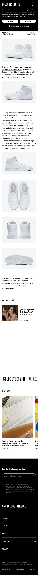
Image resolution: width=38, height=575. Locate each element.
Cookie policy (20, 569)
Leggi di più (22, 16)
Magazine (6, 518)
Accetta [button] (28, 21)
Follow (5, 549)
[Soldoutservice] (4, 506)
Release (5, 534)
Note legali (32, 569)
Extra (4, 526)
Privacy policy (6, 569)
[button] (19, 26)
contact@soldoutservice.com (14, 562)
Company (6, 541)
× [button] (32, 5)
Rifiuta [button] (10, 21)
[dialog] (19, 15)
